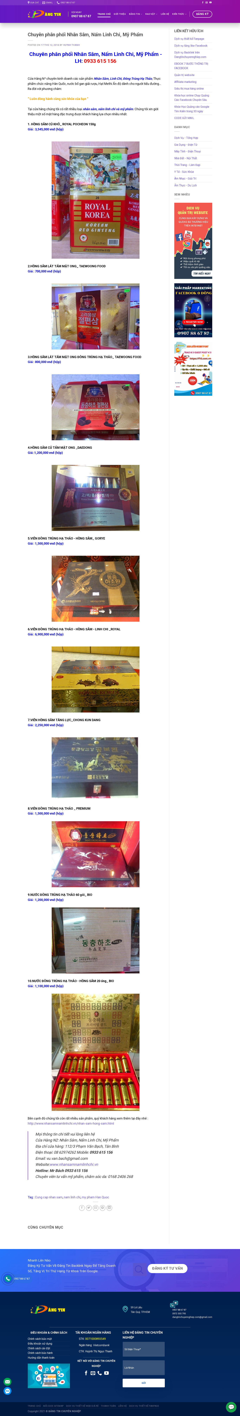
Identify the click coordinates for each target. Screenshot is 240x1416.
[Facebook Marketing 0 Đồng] (193, 310)
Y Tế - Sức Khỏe (184, 172)
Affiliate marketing (185, 82)
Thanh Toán (108, 1406)
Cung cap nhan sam (49, 1197)
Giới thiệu (120, 14)
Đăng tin (134, 14)
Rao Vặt (150, 14)
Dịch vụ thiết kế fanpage (144, 1406)
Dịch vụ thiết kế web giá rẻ (82, 1406)
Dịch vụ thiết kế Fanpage (189, 38)
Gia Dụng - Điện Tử (185, 144)
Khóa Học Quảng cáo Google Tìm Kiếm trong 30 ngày (191, 109)
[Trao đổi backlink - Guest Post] (193, 368)
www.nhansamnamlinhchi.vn (74, 1164)
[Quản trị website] (193, 240)
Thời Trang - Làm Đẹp (187, 165)
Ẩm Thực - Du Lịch (185, 185)
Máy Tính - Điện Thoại (187, 151)
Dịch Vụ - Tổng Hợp (186, 138)
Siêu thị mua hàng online (189, 88)
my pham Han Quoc (95, 1197)
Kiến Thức (178, 14)
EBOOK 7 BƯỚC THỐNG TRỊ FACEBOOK (191, 66)
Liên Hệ (165, 14)
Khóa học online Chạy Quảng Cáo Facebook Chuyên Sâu (191, 98)
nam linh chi (72, 1197)
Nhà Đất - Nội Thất (185, 158)
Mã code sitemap (53, 1406)
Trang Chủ (104, 14)
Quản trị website (184, 75)
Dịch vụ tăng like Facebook (190, 45)
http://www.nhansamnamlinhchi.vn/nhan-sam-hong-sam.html (71, 1123)
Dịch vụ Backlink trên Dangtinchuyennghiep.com (190, 55)
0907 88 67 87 (22, 1278)
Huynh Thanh (71, 45)
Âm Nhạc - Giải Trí (185, 178)
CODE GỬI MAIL (184, 118)
